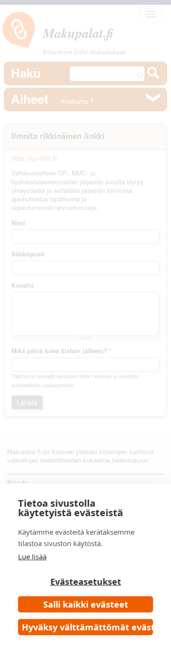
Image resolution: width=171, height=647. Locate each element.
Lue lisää (32, 556)
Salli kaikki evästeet (85, 604)
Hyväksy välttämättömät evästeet (87, 627)
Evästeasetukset (85, 581)
